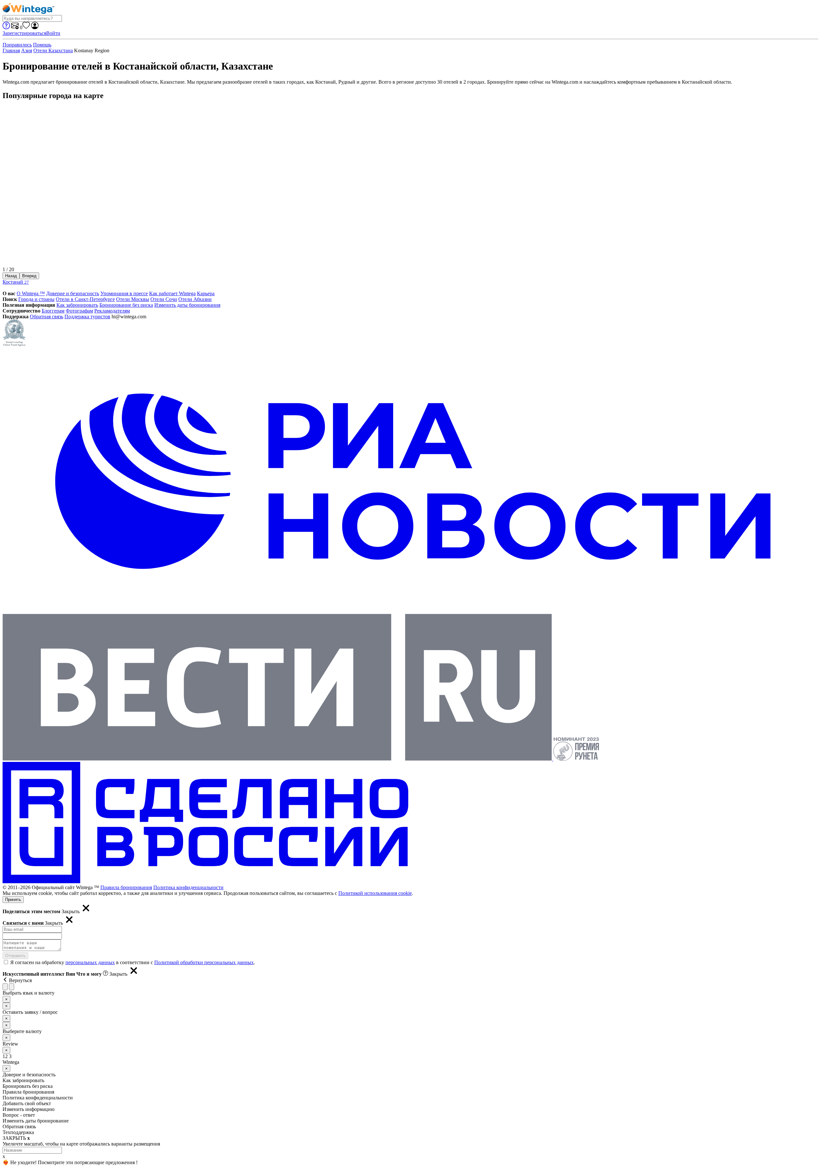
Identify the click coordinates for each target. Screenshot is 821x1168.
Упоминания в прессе (124, 293)
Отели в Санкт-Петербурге (85, 299)
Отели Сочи (163, 299)
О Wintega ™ (31, 293)
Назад (11, 275)
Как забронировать (77, 305)
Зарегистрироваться (24, 33)
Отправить (15, 955)
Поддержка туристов (87, 316)
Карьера (206, 293)
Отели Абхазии (195, 299)
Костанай (16, 282)
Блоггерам (53, 310)
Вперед (29, 275)
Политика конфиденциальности (188, 887)
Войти (53, 33)
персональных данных (90, 962)
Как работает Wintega (172, 293)
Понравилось (17, 44)
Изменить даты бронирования (187, 305)
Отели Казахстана (53, 50)
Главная (11, 50)
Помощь (42, 44)
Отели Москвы (132, 299)
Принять (13, 899)
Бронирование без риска (126, 305)
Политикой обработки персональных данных (204, 962)
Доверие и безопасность (72, 293)
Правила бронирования (126, 887)
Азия (26, 50)
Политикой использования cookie (375, 893)
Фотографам (79, 310)
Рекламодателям (112, 310)
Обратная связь (46, 316)
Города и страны (36, 299)
